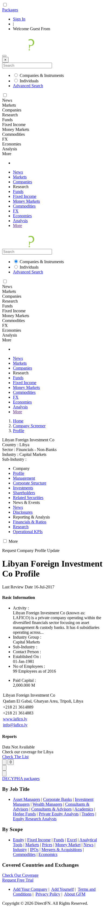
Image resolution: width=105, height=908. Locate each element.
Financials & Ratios (29, 522)
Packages (10, 10)
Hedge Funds (24, 814)
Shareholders (24, 492)
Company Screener (29, 425)
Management (24, 478)
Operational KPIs (28, 531)
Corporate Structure (29, 483)
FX (16, 211)
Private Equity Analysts (59, 814)
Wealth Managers (47, 804)
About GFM (74, 894)
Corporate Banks (57, 799)
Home (18, 421)
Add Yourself (62, 889)
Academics (83, 809)
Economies (22, 216)
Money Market (67, 844)
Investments (23, 488)
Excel (72, 840)
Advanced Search (28, 85)
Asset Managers (26, 799)
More (17, 225)
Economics (47, 854)
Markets (20, 177)
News (18, 172)
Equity (18, 840)
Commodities (24, 206)
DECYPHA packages (21, 778)
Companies (22, 181)
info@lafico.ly (15, 725)
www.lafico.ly (15, 719)
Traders (88, 814)
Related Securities (28, 497)
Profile (18, 430)
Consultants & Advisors (51, 809)
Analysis (20, 220)
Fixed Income (24, 196)
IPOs (34, 849)
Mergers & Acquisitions (61, 849)
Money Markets (26, 201)
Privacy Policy (48, 894)
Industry (20, 849)
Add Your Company (30, 889)
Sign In (19, 19)
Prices (47, 844)
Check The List (15, 756)
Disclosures (23, 512)
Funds (18, 191)
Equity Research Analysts (35, 818)
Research (21, 526)
